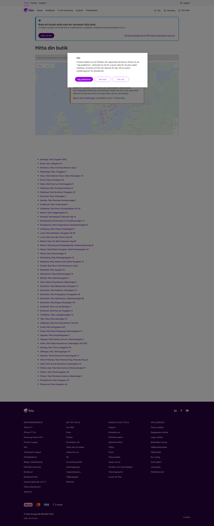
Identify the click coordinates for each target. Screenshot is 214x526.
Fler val (120, 79)
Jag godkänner (84, 79)
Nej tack (102, 79)
